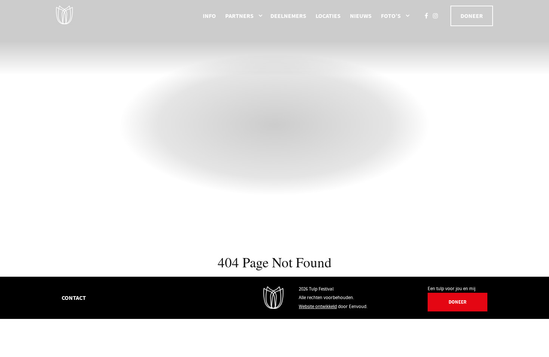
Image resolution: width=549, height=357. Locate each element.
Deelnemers (288, 15)
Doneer (471, 15)
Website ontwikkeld (318, 306)
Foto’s (391, 15)
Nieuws (361, 15)
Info (209, 15)
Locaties (328, 15)
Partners (239, 15)
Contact (74, 297)
